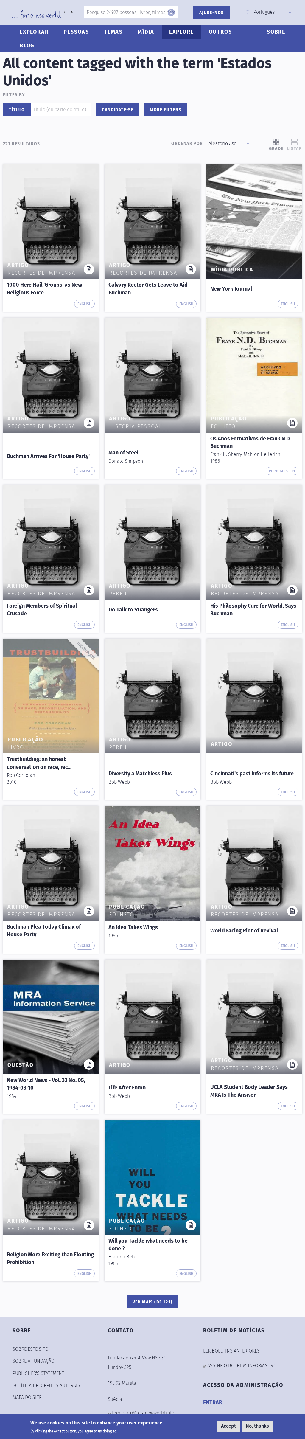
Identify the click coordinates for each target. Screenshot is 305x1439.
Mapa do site (27, 1397)
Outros (220, 32)
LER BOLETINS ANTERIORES (231, 1351)
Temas (113, 32)
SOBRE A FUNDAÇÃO (34, 1361)
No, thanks (257, 1426)
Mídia (146, 32)
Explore (181, 32)
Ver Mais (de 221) (153, 1302)
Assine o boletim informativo (242, 1365)
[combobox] (272, 12)
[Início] (42, 14)
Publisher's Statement (38, 1373)
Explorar (34, 32)
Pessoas (76, 32)
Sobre (276, 32)
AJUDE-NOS (211, 12)
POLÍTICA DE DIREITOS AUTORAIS (46, 1385)
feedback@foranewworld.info (143, 1413)
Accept (228, 1426)
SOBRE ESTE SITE (30, 1349)
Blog (27, 45)
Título (17, 109)
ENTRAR (212, 1402)
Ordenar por (187, 143)
